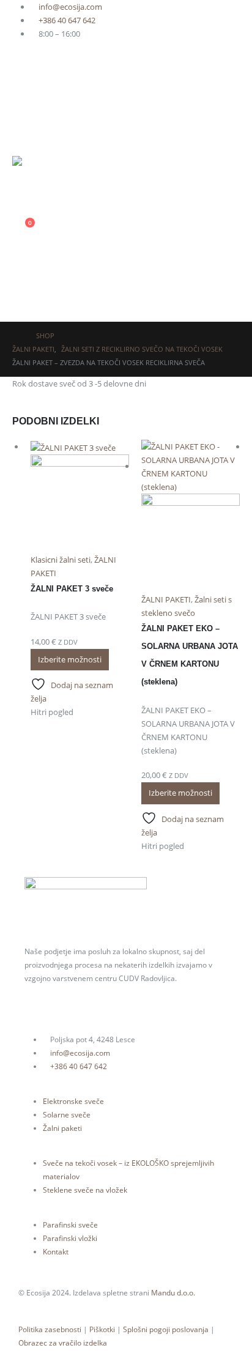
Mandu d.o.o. (173, 1292)
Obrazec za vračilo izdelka (62, 1342)
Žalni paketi (62, 1128)
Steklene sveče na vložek (85, 1190)
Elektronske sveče (73, 1101)
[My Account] (126, 257)
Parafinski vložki (70, 1238)
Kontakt (56, 1251)
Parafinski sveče (70, 1224)
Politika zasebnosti (49, 1329)
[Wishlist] (17, 201)
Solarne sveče (67, 1114)
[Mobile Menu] (19, 293)
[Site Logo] (36, 169)
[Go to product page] (80, 496)
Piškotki (102, 1329)
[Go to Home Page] (15, 336)
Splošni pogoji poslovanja (166, 1329)
